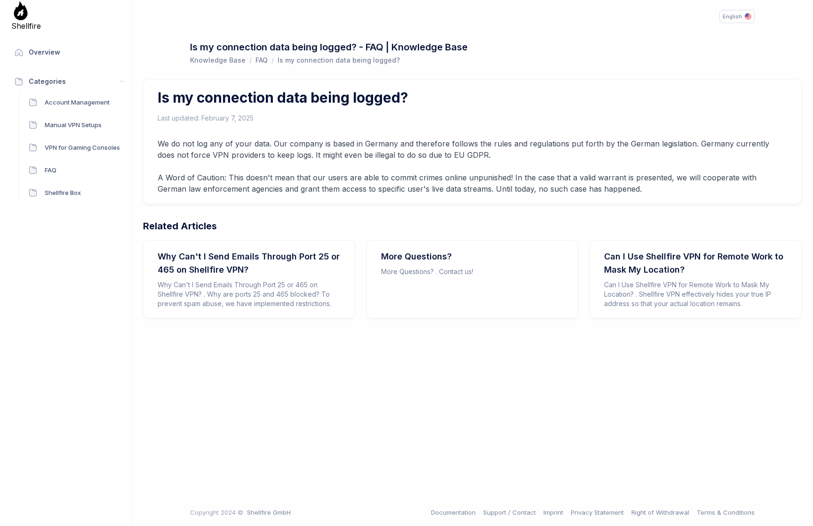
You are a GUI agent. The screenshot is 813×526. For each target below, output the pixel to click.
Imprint (553, 512)
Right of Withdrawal (660, 512)
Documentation (453, 512)
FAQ (261, 60)
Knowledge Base (218, 60)
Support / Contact (509, 512)
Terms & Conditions (726, 512)
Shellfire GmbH (269, 512)
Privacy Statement (597, 512)
